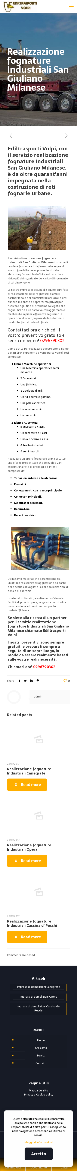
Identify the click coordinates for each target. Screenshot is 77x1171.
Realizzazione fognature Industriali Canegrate (29, 771)
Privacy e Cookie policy (38, 1094)
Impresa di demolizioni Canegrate (38, 987)
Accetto (38, 1154)
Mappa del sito (38, 1090)
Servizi (41, 1055)
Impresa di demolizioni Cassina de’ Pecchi (38, 1008)
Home (41, 1040)
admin (38, 696)
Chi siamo (41, 1048)
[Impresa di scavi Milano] (20, 6)
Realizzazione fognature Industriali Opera (29, 847)
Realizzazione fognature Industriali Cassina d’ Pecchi (32, 923)
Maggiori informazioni (38, 1142)
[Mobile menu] (71, 6)
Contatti (41, 1063)
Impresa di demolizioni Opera (38, 997)
